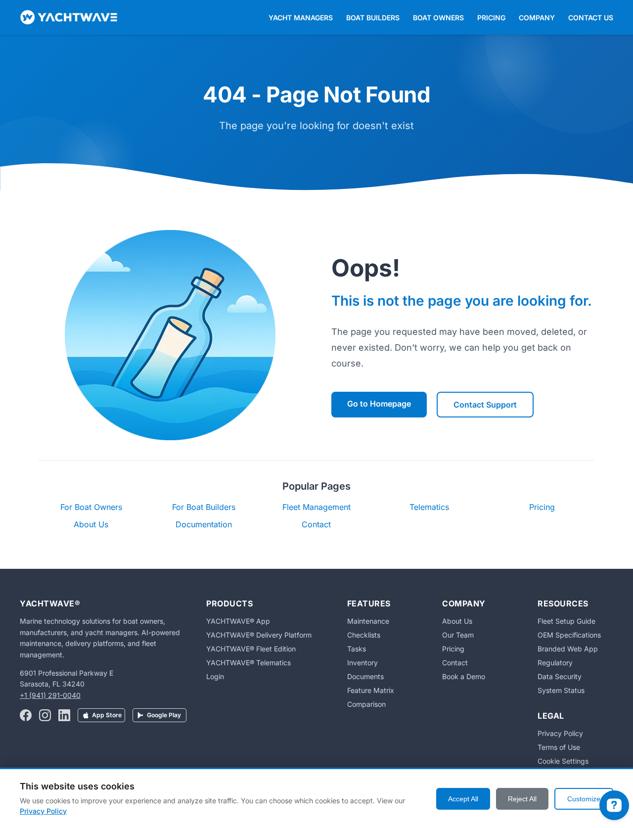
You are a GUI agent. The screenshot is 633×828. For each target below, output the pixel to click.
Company (537, 17)
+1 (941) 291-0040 (50, 695)
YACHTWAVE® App (238, 621)
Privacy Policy (560, 733)
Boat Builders (373, 17)
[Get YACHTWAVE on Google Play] (159, 716)
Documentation (204, 524)
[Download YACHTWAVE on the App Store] (101, 716)
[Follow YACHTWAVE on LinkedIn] (64, 716)
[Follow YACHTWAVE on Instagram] (45, 716)
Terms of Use (559, 747)
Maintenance (368, 621)
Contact (316, 524)
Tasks (356, 648)
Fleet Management (316, 507)
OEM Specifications (569, 635)
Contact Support (485, 405)
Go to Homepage (379, 404)
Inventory (362, 662)
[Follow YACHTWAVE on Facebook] (26, 716)
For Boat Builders (203, 507)
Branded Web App (568, 648)
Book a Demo (463, 676)
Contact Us (590, 17)
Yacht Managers (301, 17)
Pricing (491, 17)
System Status (561, 690)
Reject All (522, 799)
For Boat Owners (91, 507)
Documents (365, 676)
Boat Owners (438, 17)
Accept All (463, 799)
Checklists (363, 635)
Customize (583, 799)
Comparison (366, 704)
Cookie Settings (563, 761)
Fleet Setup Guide (566, 621)
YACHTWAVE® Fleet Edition (251, 648)
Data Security (560, 676)
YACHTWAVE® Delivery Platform (259, 635)
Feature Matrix (370, 690)
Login (215, 676)
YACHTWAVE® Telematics (248, 662)
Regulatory (555, 662)
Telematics (429, 507)
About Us (91, 524)
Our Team (458, 635)
